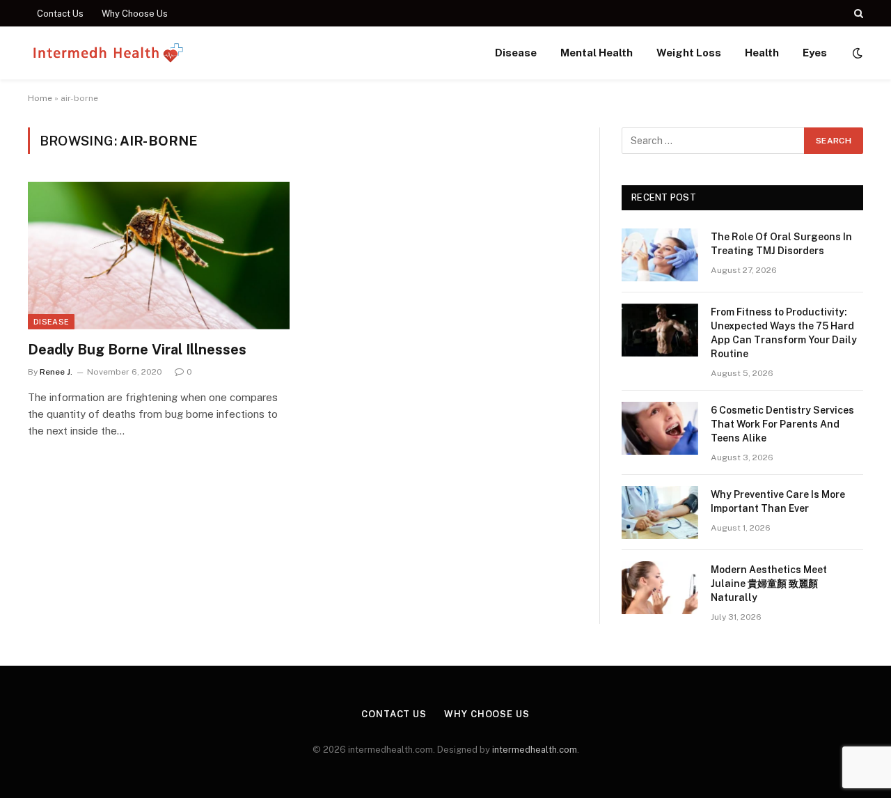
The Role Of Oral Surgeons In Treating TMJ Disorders (781, 243)
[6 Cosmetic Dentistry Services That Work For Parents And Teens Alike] (660, 428)
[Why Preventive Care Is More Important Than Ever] (660, 512)
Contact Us (60, 13)
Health (762, 52)
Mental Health (596, 52)
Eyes (815, 52)
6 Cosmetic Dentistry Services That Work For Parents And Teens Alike (782, 424)
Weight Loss (688, 52)
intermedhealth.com (534, 749)
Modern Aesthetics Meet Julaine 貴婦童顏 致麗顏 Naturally (769, 583)
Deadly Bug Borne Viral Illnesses (137, 349)
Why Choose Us (135, 13)
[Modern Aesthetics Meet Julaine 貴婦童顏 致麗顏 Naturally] (660, 587)
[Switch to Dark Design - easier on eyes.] (856, 52)
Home (40, 98)
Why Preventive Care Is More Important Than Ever (778, 501)
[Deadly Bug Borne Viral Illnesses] (159, 255)
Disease (516, 52)
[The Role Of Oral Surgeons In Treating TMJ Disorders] (660, 254)
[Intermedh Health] (109, 52)
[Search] (857, 13)
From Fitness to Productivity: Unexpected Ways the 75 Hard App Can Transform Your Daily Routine (784, 332)
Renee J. (56, 372)
